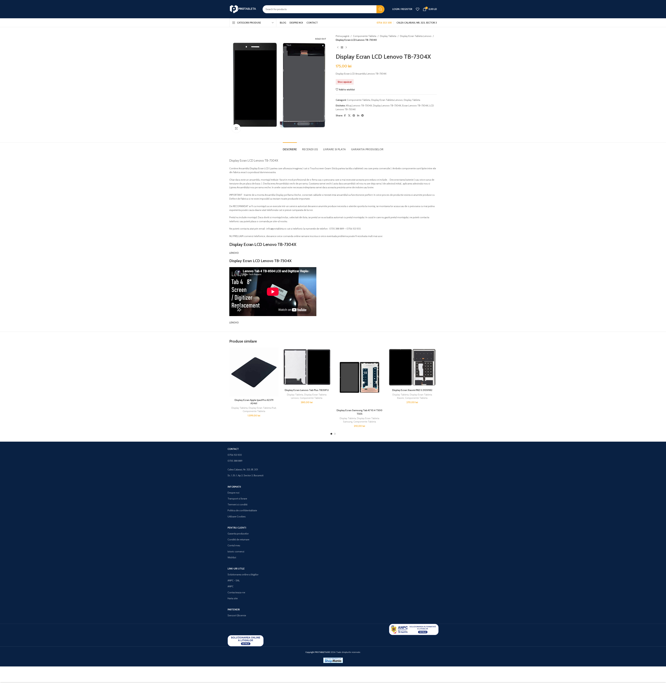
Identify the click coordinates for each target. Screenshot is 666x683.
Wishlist (232, 557)
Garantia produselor (238, 533)
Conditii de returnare (238, 539)
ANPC (230, 586)
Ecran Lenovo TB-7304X (415, 105)
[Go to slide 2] (335, 434)
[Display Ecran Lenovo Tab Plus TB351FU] (306, 367)
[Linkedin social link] (358, 115)
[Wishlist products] (417, 9)
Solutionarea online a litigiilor (243, 574)
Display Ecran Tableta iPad (262, 407)
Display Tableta (388, 36)
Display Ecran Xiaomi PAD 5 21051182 (412, 390)
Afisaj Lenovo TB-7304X (359, 105)
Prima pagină (342, 36)
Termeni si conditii (237, 504)
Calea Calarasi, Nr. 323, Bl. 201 (243, 469)
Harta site (233, 598)
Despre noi (233, 492)
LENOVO (234, 252)
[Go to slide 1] (331, 434)
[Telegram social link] (362, 115)
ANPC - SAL (234, 580)
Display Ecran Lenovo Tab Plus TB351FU (307, 390)
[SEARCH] (380, 9)
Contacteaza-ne (236, 592)
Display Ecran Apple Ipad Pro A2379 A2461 (254, 401)
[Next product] (346, 47)
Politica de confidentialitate (242, 510)
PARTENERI (234, 609)
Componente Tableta (364, 36)
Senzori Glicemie (237, 615)
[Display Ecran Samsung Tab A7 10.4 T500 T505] (359, 377)
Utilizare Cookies (237, 516)
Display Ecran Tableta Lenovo (415, 36)
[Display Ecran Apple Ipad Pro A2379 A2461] (254, 372)
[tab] (290, 147)
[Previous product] (338, 47)
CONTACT (233, 449)
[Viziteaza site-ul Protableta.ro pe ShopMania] (333, 660)
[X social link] (349, 115)
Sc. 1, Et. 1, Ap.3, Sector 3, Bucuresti (245, 475)
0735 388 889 (235, 460)
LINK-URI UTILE (236, 568)
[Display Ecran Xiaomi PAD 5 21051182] (412, 367)
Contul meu (234, 545)
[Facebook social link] (345, 115)
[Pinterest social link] (354, 115)
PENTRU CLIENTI (237, 527)
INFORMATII (234, 486)
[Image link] (414, 629)
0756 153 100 (235, 454)
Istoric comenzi (236, 551)
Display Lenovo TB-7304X (387, 105)
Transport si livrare (237, 498)
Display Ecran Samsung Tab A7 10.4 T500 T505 (359, 412)
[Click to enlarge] (236, 128)
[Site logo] (243, 8)
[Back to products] (342, 47)
